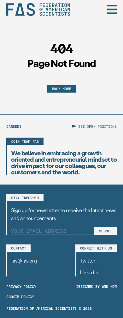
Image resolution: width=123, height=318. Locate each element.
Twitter (88, 260)
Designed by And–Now (96, 286)
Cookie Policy (20, 296)
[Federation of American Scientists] (38, 9)
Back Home (61, 88)
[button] (112, 9)
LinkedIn (89, 272)
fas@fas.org (24, 260)
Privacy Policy (21, 286)
